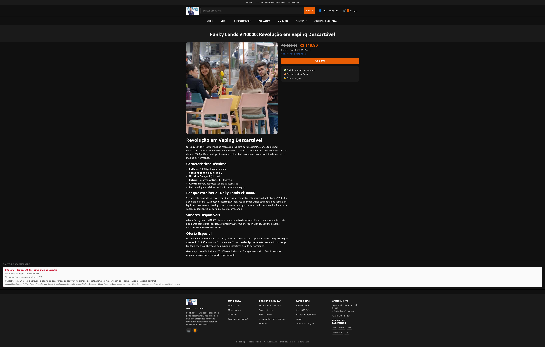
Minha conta (234, 305)
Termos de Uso (266, 310)
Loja (223, 20)
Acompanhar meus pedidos (272, 319)
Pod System (264, 20)
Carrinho (232, 314)
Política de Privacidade (270, 305)
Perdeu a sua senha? (238, 319)
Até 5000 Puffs (302, 305)
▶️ (195, 330)
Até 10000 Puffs (303, 310)
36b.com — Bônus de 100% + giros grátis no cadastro (31, 270)
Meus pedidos (235, 310)
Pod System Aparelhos (306, 314)
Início (210, 20)
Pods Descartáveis (242, 20)
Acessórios (301, 20)
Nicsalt (299, 319)
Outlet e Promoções (305, 323)
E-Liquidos (283, 20)
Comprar (320, 61)
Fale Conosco (265, 314)
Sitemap (263, 323)
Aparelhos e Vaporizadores (328, 20)
